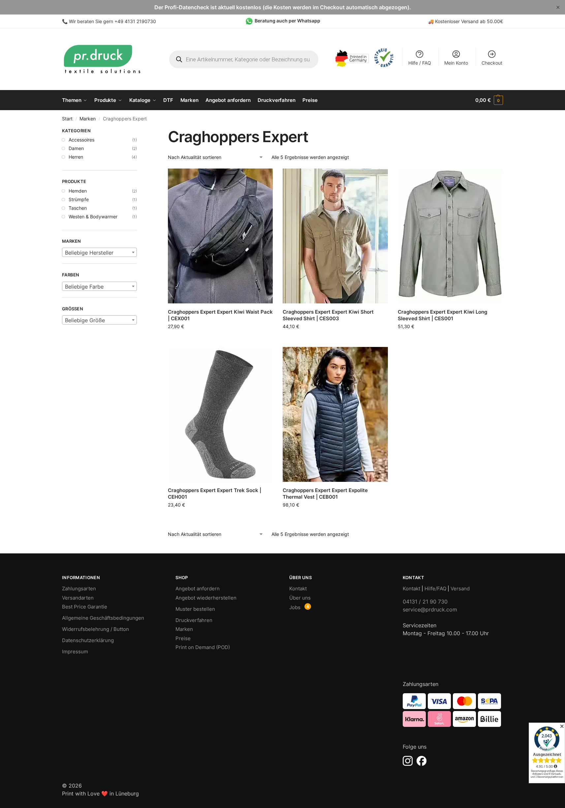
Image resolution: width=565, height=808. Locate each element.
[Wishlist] (263, 178)
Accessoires (81, 139)
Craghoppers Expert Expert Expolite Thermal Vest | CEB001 (325, 493)
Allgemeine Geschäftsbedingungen (103, 618)
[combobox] (99, 252)
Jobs (294, 607)
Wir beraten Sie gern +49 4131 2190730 (112, 21)
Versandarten (78, 598)
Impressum (75, 651)
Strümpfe (79, 199)
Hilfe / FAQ (419, 63)
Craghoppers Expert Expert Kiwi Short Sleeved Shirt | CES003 (328, 315)
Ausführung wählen (335, 340)
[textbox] (99, 252)
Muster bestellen (195, 609)
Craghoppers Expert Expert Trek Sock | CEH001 (214, 493)
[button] (489, 100)
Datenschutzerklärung (88, 640)
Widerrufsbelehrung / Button (95, 629)
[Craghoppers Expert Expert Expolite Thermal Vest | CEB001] (335, 414)
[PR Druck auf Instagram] (408, 761)
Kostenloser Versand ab (461, 21)
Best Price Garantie (84, 607)
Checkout (492, 63)
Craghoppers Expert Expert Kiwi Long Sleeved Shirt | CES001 (442, 315)
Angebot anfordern (197, 588)
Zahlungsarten (79, 588)
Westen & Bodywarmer (93, 216)
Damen (76, 148)
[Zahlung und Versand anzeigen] (453, 710)
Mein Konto (456, 63)
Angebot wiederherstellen (205, 598)
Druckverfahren (193, 620)
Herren (76, 157)
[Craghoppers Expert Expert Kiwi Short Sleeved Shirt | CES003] (335, 236)
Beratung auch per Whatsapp (287, 20)
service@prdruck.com (430, 609)
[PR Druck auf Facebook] (421, 761)
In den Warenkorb (220, 338)
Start (67, 118)
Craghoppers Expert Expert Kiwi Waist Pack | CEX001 (220, 315)
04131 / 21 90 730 (425, 601)
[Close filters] (139, 131)
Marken (87, 118)
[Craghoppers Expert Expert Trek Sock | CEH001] (220, 414)
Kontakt (298, 588)
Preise (183, 638)
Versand (460, 588)
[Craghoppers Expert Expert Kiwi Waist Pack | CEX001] (220, 236)
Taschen (78, 208)
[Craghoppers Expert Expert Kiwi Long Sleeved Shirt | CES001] (450, 236)
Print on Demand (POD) (202, 647)
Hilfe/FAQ (435, 588)
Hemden (78, 191)
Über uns (300, 598)
